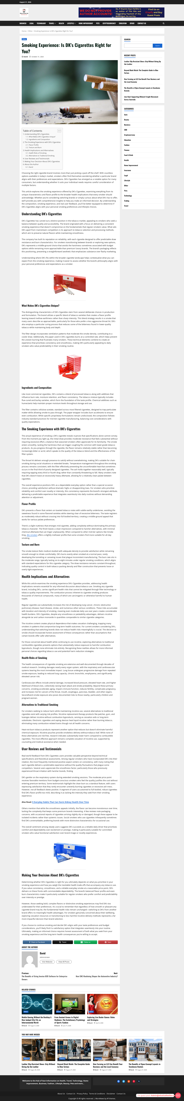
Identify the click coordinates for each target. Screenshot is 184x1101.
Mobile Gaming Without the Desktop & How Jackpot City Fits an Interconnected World (36, 1020)
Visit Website (47, 962)
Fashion (126, 145)
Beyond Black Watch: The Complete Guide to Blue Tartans (73, 1065)
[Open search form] (163, 23)
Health (61, 23)
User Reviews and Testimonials (37, 158)
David (26, 57)
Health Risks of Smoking (37, 153)
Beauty (126, 119)
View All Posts (63, 962)
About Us (61, 1093)
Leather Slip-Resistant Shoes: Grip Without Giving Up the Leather (38, 1065)
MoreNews (99, 1098)
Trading (126, 200)
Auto (125, 114)
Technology (41, 23)
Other (132, 23)
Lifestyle (70, 23)
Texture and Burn (35, 147)
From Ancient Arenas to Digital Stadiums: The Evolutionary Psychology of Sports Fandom (69, 1020)
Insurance (127, 170)
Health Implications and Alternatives (39, 150)
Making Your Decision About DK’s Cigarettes (42, 161)
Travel (51, 23)
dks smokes (32, 535)
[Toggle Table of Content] (58, 131)
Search (127, 39)
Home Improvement (86, 23)
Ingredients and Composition (39, 139)
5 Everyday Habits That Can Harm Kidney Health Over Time (60, 802)
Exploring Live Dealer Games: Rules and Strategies (101, 1018)
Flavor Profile (34, 145)
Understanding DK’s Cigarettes (37, 134)
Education (123, 23)
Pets (97, 23)
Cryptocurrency (109, 23)
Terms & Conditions (97, 1093)
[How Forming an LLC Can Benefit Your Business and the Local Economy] (110, 1050)
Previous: (44, 976)
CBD (125, 130)
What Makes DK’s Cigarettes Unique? (42, 137)
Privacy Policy (82, 1093)
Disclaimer (111, 1093)
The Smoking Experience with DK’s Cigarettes (43, 142)
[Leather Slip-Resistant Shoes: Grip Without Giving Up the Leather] (38, 1050)
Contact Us (142, 23)
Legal (31, 23)
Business (23, 23)
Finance (126, 150)
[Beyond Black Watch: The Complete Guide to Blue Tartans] (74, 1050)
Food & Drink (128, 155)
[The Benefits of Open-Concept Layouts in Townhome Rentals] (145, 1050)
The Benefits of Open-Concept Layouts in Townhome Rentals (144, 1065)
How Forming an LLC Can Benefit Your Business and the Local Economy (108, 1065)
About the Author (32, 164)
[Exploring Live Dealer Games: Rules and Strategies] (102, 1004)
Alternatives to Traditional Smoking (41, 156)
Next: (97, 975)
